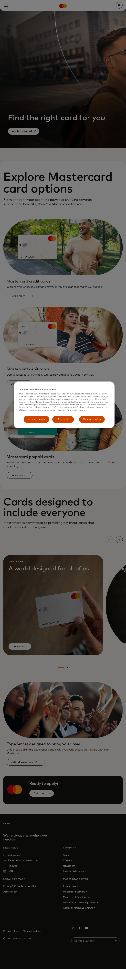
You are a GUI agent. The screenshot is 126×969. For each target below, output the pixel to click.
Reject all (63, 419)
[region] (64, 404)
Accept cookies (36, 419)
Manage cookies (92, 419)
